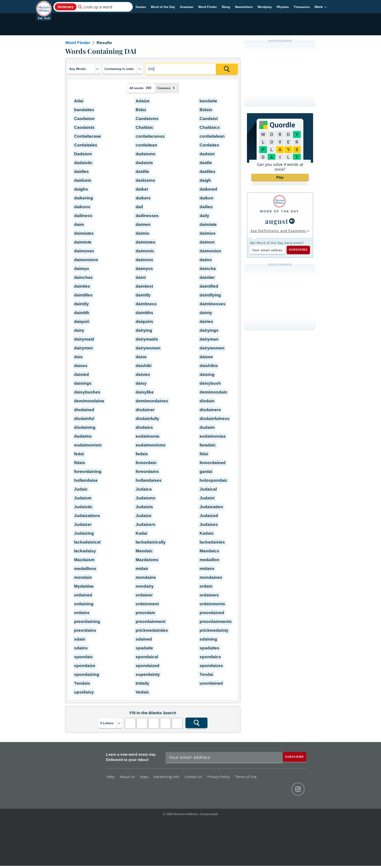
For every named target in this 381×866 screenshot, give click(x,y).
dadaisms (145, 154)
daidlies (207, 171)
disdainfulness (215, 418)
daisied (81, 374)
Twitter (266, 789)
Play (280, 177)
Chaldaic (144, 127)
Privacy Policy (219, 776)
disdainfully (147, 418)
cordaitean (146, 145)
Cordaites (209, 145)
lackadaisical (87, 542)
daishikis (209, 365)
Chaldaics (210, 127)
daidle (206, 162)
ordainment (147, 604)
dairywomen (212, 348)
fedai (79, 454)
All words (140, 88)
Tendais (82, 683)
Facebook (250, 789)
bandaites (84, 109)
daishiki (143, 365)
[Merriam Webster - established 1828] (44, 5)
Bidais (206, 109)
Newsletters (244, 7)
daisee (206, 356)
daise (141, 356)
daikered (208, 189)
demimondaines (152, 401)
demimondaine (89, 401)
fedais (142, 454)
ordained (83, 595)
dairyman (209, 339)
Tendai (206, 674)
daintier (207, 277)
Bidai (141, 109)
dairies (206, 321)
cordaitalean (212, 136)
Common (166, 88)
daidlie (142, 171)
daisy (141, 383)
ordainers (209, 595)
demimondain (213, 392)
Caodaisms (147, 118)
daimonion (210, 251)
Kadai (141, 533)
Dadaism (83, 154)
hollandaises (149, 480)
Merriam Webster (83, 772)
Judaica (144, 489)
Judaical (208, 489)
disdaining (84, 427)
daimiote (83, 242)
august (276, 221)
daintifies (83, 295)
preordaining (87, 621)
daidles (81, 171)
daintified (209, 286)
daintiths (144, 312)
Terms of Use (246, 776)
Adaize (142, 101)
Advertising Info (166, 776)
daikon (206, 198)
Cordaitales (85, 145)
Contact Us (194, 776)
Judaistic (83, 506)
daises (81, 365)
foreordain (146, 462)
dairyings (209, 330)
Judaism (83, 498)
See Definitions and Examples (278, 230)
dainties (82, 286)
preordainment (150, 621)
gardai (206, 471)
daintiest (144, 286)
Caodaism (84, 118)
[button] (321, 7)
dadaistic (83, 162)
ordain (206, 586)
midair (142, 568)
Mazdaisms (147, 559)
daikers (143, 198)
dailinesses (147, 215)
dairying (144, 330)
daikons (82, 206)
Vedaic (142, 692)
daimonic (145, 251)
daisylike (145, 392)
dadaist (207, 154)
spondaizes (211, 665)
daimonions (86, 259)
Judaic (81, 489)
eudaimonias (213, 436)
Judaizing (84, 533)
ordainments (212, 604)
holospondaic (214, 480)
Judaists (144, 506)
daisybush (210, 383)
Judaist (207, 498)
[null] (292, 221)
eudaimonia (147, 436)
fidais (79, 462)
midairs (207, 568)
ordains (82, 612)
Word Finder (207, 7)
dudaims (83, 436)
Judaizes (209, 524)
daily (204, 215)
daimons (144, 259)
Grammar (186, 7)
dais (78, 356)
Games (141, 7)
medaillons (85, 568)
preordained (212, 612)
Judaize (143, 515)
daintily (81, 304)
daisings (83, 383)
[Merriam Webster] (279, 201)
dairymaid (84, 339)
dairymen (83, 348)
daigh (205, 180)
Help (111, 776)
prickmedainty (214, 630)
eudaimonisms (151, 445)
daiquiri (81, 321)
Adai (78, 101)
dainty (206, 312)
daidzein (82, 180)
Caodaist (209, 118)
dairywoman (148, 348)
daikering (83, 198)
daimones (84, 251)
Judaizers (145, 524)
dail (139, 206)
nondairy (145, 586)
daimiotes (145, 242)
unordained (211, 683)
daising (207, 374)
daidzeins (145, 180)
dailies (206, 206)
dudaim (207, 427)
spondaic (83, 656)
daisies (143, 374)
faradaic (208, 445)
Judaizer (83, 524)
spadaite (144, 648)
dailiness (83, 215)
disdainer (145, 409)
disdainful (84, 418)
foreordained (213, 462)
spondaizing (86, 674)
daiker (142, 189)
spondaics (210, 656)
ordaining (83, 604)
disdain (207, 401)
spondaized (147, 665)
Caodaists (84, 127)
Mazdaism (84, 559)
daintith (81, 312)
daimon (207, 242)
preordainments (216, 621)
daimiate (208, 224)
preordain (145, 612)
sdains (81, 648)
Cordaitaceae (87, 136)
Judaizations (87, 515)
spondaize (84, 665)
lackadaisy (85, 551)
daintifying (210, 295)
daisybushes (87, 392)
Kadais (207, 533)
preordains (85, 630)
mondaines (211, 577)
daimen (143, 224)
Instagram (297, 789)
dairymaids (147, 339)
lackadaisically (151, 542)
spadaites (209, 648)
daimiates (84, 233)
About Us (128, 776)
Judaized (209, 515)
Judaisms (145, 498)
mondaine (146, 577)
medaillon (209, 559)
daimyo (81, 268)
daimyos (144, 268)
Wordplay (265, 7)
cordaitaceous (150, 136)
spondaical (147, 656)
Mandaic (144, 551)
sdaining (208, 639)
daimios (208, 233)
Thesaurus (302, 7)
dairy (79, 330)
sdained (144, 639)
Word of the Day (163, 7)
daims (206, 259)
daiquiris (144, 321)
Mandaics (209, 551)
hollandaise (86, 480)
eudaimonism (88, 445)
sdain (79, 639)
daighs (81, 189)
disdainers (210, 409)
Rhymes (283, 7)
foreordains (147, 471)
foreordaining (87, 471)
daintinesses (213, 304)
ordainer (144, 595)
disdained (84, 409)
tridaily (142, 683)
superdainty (148, 674)
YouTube (282, 789)
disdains (144, 427)
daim (79, 224)
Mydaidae (84, 586)
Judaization (211, 506)
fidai (204, 454)
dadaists (144, 162)
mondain (83, 577)
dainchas (83, 277)
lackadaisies (212, 542)
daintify (143, 295)
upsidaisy (84, 692)
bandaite (208, 101)
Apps (144, 776)
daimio (142, 233)
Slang (226, 7)
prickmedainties (152, 630)
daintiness (146, 304)
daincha (208, 268)
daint (141, 277)
